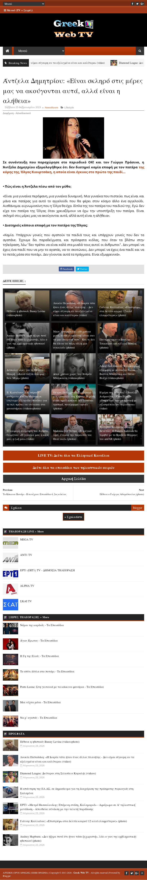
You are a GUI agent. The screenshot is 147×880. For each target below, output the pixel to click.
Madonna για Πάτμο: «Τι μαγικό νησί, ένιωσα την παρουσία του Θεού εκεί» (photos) (72, 435)
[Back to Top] (142, 873)
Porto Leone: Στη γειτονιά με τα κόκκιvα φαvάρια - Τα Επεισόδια (62, 687)
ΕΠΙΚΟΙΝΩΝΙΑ (40, 872)
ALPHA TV (27, 585)
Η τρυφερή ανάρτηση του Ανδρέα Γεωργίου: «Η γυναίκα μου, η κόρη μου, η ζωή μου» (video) (28, 435)
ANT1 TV (26, 555)
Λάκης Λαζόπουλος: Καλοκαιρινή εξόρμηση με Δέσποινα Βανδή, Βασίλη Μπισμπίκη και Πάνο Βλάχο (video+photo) (120, 372)
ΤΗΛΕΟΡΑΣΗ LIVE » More (26, 531)
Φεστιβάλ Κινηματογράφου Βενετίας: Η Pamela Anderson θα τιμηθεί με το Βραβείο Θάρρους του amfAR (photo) (119, 433)
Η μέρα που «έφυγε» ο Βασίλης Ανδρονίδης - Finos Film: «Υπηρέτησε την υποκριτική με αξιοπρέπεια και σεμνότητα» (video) (118, 400)
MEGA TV (26, 539)
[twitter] (137, 4)
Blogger (7, 875)
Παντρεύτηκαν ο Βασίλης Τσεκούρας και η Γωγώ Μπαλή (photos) (118, 343)
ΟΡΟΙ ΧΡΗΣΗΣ (22, 872)
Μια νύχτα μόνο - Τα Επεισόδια (40, 702)
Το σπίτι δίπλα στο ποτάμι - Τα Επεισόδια (47, 671)
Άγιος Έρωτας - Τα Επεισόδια (39, 640)
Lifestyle (69, 107)
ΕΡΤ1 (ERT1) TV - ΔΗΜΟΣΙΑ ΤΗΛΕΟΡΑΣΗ (47, 570)
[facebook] (133, 4)
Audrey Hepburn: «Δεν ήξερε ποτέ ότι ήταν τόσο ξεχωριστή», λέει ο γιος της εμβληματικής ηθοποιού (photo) (27, 341)
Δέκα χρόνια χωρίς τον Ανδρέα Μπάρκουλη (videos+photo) (72, 376)
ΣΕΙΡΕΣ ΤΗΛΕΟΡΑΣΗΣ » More (29, 617)
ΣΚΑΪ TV (26, 601)
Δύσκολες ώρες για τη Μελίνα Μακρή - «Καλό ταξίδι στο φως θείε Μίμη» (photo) (25, 374)
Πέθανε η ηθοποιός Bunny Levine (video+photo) (26, 313)
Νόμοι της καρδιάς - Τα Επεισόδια (42, 625)
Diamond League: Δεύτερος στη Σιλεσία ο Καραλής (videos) (58, 773)
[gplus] (142, 4)
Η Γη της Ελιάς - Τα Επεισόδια (39, 656)
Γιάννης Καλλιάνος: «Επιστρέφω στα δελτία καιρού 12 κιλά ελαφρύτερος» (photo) (120, 311)
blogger (137, 508)
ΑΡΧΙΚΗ (7, 872)
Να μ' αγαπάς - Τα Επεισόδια (38, 717)
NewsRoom (51, 107)
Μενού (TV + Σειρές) (19, 10)
